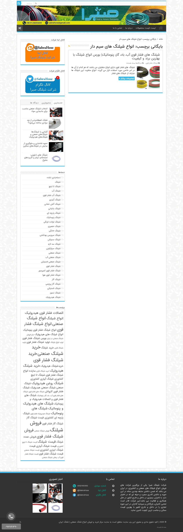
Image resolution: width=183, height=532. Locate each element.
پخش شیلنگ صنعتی (49, 457)
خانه (161, 28)
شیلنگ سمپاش (54, 239)
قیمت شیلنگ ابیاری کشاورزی (46, 448)
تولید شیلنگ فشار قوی (38, 342)
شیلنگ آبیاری (54, 199)
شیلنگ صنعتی (54, 252)
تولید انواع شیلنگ (56, 342)
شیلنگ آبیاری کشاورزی (42, 379)
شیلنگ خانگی (54, 230)
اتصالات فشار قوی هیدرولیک (44, 313)
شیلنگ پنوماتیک (53, 217)
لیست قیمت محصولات (146, 28)
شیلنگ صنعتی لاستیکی (50, 261)
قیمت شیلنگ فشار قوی (51, 454)
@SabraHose (83, 490)
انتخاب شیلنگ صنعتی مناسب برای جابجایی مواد (34, 110)
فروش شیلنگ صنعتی (41, 431)
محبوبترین (46, 102)
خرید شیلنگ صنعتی (47, 350)
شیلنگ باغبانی (54, 208)
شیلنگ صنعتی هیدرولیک (43, 388)
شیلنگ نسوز (55, 292)
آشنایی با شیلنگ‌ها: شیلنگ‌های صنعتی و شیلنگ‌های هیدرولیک (38, 134)
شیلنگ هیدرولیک (53, 297)
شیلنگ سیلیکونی (53, 248)
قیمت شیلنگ (47, 441)
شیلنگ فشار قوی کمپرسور (49, 270)
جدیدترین (58, 102)
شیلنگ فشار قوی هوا (51, 275)
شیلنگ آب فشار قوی (51, 195)
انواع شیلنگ (54, 318)
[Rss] (36, 3)
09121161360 (82, 485)
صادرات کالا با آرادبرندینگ (161, 527)
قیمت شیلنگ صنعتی (31, 450)
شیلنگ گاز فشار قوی (52, 424)
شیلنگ (57, 182)
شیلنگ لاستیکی (53, 288)
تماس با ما (117, 28)
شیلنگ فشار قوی (152, 63)
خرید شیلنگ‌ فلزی (42, 371)
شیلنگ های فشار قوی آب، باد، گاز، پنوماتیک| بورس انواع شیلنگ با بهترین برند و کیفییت (116, 56)
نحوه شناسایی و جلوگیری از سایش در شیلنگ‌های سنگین (35, 145)
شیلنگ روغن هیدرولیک (47, 383)
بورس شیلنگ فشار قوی (34, 338)
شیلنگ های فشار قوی (36, 391)
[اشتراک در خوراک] (69, 46)
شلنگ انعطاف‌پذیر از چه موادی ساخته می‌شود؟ (37, 121)
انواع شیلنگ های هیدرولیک (49, 334)
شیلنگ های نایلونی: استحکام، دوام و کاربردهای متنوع (35, 157)
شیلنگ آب (56, 190)
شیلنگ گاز (56, 279)
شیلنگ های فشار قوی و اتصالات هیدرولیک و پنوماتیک (43, 399)
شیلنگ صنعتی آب (52, 257)
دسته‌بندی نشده (53, 177)
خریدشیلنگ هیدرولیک (52, 366)
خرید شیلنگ (47, 348)
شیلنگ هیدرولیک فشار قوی (40, 413)
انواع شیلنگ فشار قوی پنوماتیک (39, 330)
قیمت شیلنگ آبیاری (46, 446)
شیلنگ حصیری (54, 226)
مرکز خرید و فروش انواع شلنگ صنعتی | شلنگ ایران (81, 522)
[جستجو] (19, 3)
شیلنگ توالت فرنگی (52, 221)
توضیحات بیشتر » (126, 78)
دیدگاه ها (34, 102)
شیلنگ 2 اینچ (54, 186)
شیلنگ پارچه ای (53, 213)
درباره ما (129, 28)
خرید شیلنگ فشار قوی (45, 357)
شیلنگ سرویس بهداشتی (50, 235)
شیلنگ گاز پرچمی (53, 284)
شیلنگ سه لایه (54, 244)
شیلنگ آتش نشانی (52, 204)
